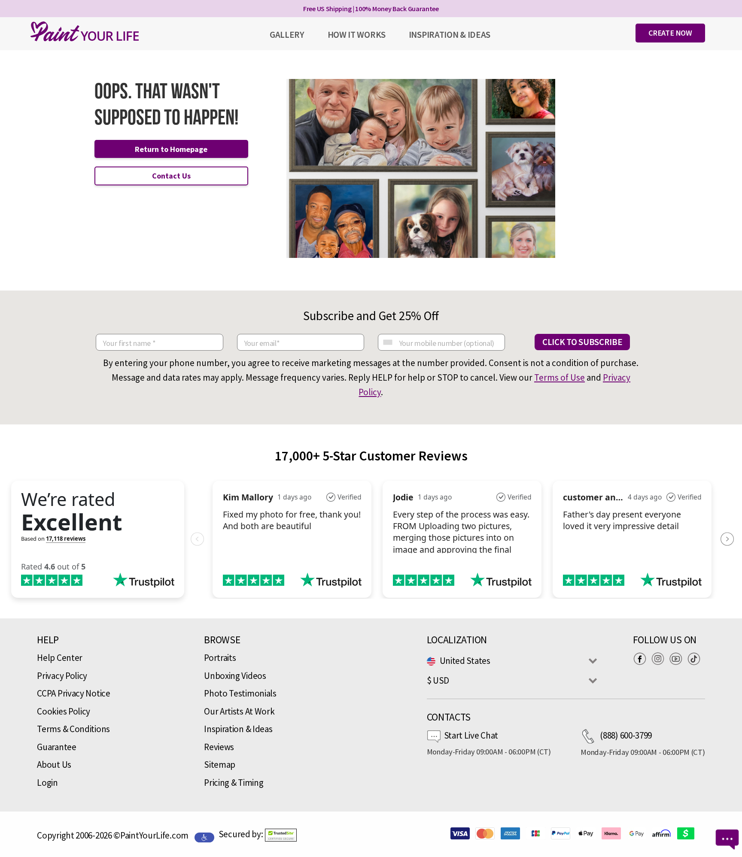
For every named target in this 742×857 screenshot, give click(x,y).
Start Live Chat (471, 735)
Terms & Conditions (73, 729)
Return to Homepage (171, 149)
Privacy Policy (62, 675)
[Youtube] (678, 658)
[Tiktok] (696, 658)
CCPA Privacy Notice (73, 693)
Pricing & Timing (233, 782)
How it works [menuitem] (357, 34)
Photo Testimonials (240, 693)
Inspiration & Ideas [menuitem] (449, 34)
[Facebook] (642, 658)
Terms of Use (559, 377)
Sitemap (219, 764)
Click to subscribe (582, 342)
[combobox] (387, 342)
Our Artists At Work (239, 711)
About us (54, 764)
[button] (281, 835)
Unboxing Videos (235, 675)
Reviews (219, 747)
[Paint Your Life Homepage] (84, 31)
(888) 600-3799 (626, 735)
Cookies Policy (63, 711)
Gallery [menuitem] (287, 34)
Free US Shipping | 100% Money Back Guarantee (371, 8)
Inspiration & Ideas (238, 729)
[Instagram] (660, 658)
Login (47, 782)
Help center (59, 657)
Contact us (171, 176)
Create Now (670, 33)
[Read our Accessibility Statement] (204, 836)
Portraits (220, 657)
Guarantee (56, 747)
